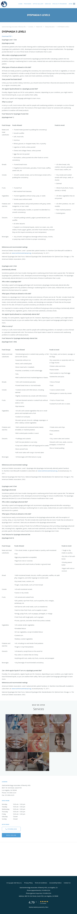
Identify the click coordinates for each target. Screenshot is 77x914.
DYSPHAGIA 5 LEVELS (63, 27)
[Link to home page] (3, 4)
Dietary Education (50, 27)
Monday (13, 804)
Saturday (9, 816)
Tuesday (13, 807)
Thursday (13, 812)
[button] (74, 3)
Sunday (9, 819)
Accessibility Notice (55, 883)
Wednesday (13, 809)
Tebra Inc (19, 883)
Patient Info (39, 27)
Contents (31, 27)
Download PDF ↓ (7, 36)
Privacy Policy (28, 883)
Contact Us (67, 883)
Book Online (11, 835)
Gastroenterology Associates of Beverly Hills (14, 27)
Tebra (46, 907)
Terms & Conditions (41, 883)
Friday (13, 814)
